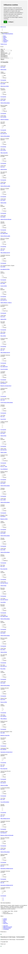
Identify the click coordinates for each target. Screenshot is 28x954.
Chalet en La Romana (5, 119)
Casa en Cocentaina (4, 369)
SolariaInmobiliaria (12, 941)
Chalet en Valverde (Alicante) (6, 219)
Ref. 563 (2, 250)
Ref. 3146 (3, 399)
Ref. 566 (2, 882)
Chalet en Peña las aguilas (5, 186)
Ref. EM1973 (3, 383)
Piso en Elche (3, 668)
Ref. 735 (2, 816)
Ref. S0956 (3, 483)
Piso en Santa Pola (4, 568)
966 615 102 (3, 26)
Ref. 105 (2, 766)
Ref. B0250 (3, 516)
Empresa (5, 919)
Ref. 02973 (3, 849)
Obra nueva (5, 923)
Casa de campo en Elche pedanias (7, 402)
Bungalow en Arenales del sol (6, 385)
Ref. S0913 (3, 649)
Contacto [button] (5, 41)
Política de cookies (7, 928)
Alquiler (5, 922)
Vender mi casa (4, 44)
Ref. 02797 (3, 316)
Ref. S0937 (3, 433)
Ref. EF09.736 (4, 133)
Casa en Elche (3, 602)
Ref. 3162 (3, 566)
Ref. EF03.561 (4, 449)
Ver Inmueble (3, 80)
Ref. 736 (2, 350)
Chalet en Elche (3, 69)
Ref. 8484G (3, 216)
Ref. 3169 (3, 799)
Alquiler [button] (5, 39)
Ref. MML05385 (4, 233)
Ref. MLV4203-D (4, 583)
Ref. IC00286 (3, 116)
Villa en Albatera (4, 718)
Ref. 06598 (3, 266)
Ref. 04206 (3, 83)
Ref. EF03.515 (4, 666)
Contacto (5, 918)
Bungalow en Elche (4, 518)
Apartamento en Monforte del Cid (7, 868)
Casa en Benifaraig (4, 469)
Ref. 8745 (3, 166)
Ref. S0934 (3, 200)
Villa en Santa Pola (4, 152)
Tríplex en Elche (4, 452)
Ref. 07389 (3, 183)
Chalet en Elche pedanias (5, 102)
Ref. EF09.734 (4, 300)
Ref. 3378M (3, 499)
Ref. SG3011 (3, 150)
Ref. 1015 (3, 416)
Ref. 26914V (3, 782)
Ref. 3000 (3, 732)
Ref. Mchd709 (4, 832)
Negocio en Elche (4, 702)
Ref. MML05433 (4, 366)
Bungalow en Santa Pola (5, 735)
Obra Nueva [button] (5, 40)
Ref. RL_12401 (4, 466)
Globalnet (8, 944)
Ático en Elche (3, 335)
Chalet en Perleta (4, 169)
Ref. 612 (2, 865)
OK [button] (5, 21)
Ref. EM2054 (3, 716)
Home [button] (4, 35)
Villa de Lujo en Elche (5, 86)
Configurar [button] (10, 21)
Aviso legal (5, 925)
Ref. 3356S (3, 100)
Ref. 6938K (3, 533)
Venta (4, 921)
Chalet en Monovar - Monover (6, 302)
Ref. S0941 (3, 283)
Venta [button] (4, 38)
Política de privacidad (7, 926)
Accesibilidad (6, 929)
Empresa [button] (5, 37)
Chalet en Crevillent (4, 785)
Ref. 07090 (3, 549)
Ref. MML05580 (4, 616)
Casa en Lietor (3, 419)
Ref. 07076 (3, 699)
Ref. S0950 (3, 632)
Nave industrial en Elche (5, 269)
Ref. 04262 (3, 67)
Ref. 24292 (3, 682)
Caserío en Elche (4, 285)
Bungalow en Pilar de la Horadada (7, 835)
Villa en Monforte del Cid (5, 252)
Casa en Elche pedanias (5, 801)
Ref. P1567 (3, 333)
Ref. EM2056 (3, 749)
